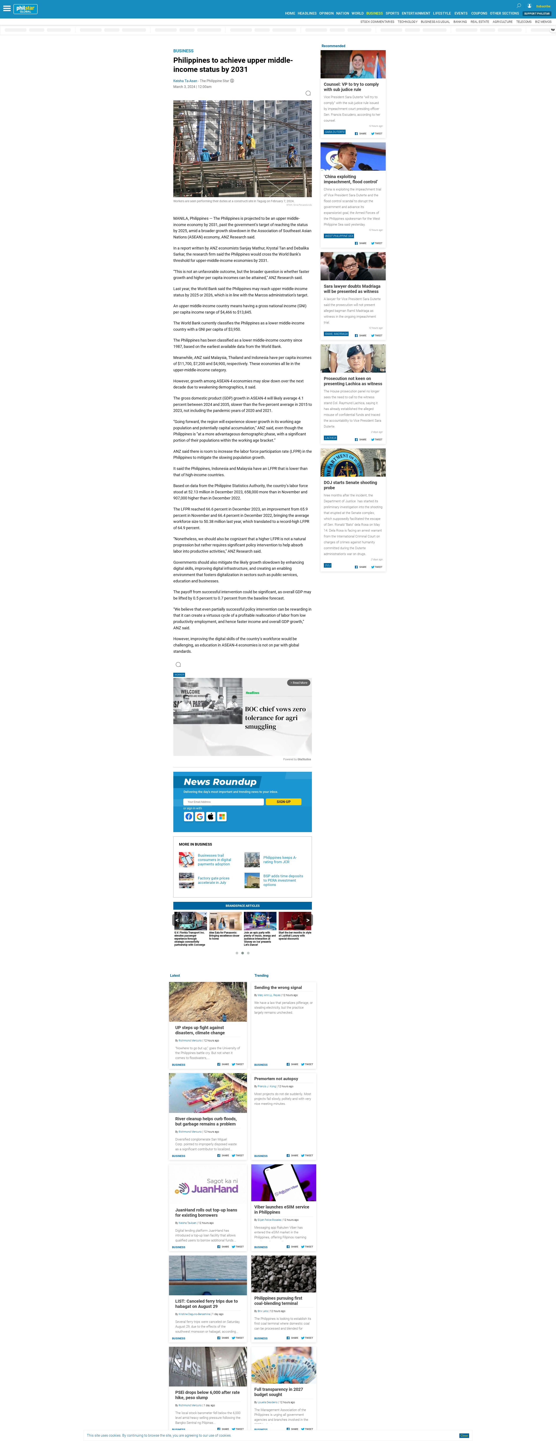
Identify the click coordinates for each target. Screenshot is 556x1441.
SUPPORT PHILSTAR (537, 13)
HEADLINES (307, 13)
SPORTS (392, 13)
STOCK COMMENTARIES (377, 22)
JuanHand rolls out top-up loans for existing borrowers (206, 1212)
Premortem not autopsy (276, 1078)
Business (183, 50)
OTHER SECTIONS (504, 13)
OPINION (326, 13)
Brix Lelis (263, 1311)
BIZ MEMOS (543, 22)
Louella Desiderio (268, 1402)
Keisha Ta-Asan (185, 81)
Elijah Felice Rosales (269, 1219)
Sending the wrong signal (278, 987)
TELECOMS (524, 22)
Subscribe (543, 6)
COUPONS (479, 13)
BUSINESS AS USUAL (435, 22)
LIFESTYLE (442, 13)
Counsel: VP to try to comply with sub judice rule (351, 87)
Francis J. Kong (267, 1086)
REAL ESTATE (480, 22)
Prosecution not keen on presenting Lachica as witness (353, 381)
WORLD (358, 13)
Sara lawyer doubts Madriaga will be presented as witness (352, 289)
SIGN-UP (284, 802)
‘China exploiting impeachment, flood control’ (351, 179)
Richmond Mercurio (190, 1040)
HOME (290, 13)
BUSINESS (374, 13)
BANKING (460, 22)
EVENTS (461, 13)
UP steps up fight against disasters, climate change (200, 1030)
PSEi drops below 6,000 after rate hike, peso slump (207, 1395)
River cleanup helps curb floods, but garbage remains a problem (206, 1121)
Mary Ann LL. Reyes (269, 995)
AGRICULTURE (503, 22)
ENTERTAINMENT (416, 13)
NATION (342, 13)
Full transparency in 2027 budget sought (278, 1392)
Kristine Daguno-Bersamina (194, 1314)
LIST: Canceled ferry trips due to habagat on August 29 (206, 1304)
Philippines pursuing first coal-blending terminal (278, 1301)
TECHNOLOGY (407, 22)
